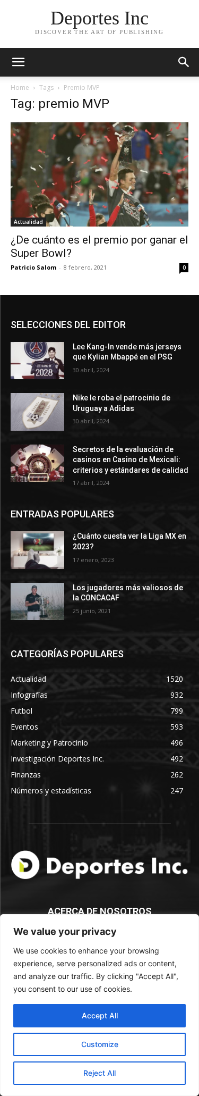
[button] (184, 62)
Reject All (99, 1072)
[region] (99, 1005)
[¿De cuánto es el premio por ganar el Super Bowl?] (99, 174)
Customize (99, 1044)
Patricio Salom (33, 267)
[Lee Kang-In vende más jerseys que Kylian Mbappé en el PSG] (37, 360)
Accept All (100, 1015)
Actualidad (28, 221)
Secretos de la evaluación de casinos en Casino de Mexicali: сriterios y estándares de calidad (130, 459)
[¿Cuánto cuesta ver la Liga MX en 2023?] (37, 549)
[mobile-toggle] (18, 62)
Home (20, 87)
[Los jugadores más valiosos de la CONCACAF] (37, 601)
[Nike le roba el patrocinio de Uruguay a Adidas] (37, 411)
